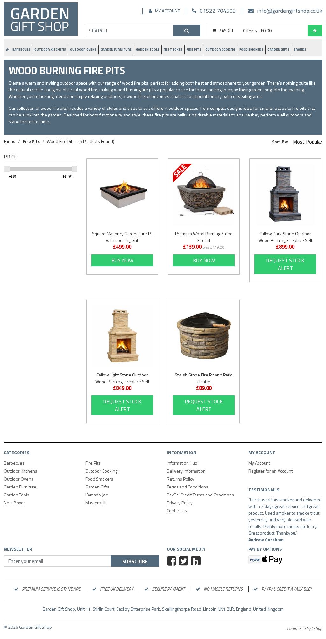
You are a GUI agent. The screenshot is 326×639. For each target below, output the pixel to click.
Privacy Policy (180, 502)
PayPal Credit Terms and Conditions (200, 494)
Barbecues (21, 49)
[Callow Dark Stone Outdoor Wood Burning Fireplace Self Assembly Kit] (285, 194)
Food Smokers (251, 49)
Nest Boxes (173, 49)
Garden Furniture (116, 49)
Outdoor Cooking (220, 49)
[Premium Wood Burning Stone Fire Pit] (204, 194)
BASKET (226, 30)
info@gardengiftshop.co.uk (289, 10)
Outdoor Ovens (83, 49)
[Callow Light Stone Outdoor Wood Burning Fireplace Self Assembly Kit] (122, 336)
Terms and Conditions (187, 486)
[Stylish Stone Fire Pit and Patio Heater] (204, 336)
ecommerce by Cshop (303, 628)
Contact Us (177, 510)
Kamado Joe (96, 494)
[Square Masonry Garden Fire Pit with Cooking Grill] (122, 194)
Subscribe (135, 561)
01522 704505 (218, 10)
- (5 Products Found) (80, 141)
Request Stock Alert (285, 264)
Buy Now (122, 260)
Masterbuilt (96, 502)
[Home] (41, 20)
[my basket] (315, 30)
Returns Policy (180, 478)
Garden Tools (147, 49)
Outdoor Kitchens (50, 49)
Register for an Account (270, 470)
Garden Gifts (278, 49)
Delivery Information (186, 470)
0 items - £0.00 (257, 30)
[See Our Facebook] (172, 561)
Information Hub (182, 463)
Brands (300, 49)
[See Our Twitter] (184, 561)
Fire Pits (194, 49)
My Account (167, 10)
